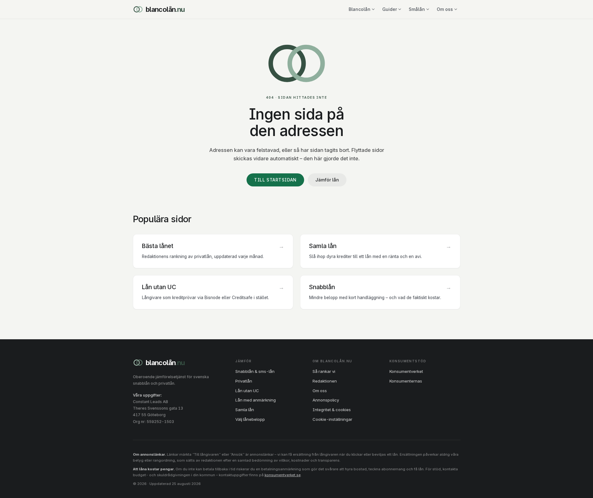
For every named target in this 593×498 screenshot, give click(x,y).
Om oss (445, 9)
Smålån (417, 9)
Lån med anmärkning (255, 399)
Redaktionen (325, 380)
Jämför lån (327, 179)
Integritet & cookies (332, 409)
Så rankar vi (324, 371)
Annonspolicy (326, 399)
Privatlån (243, 380)
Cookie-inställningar (332, 419)
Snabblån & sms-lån (255, 371)
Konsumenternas (405, 380)
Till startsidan (275, 179)
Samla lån (244, 409)
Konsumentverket (406, 371)
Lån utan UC (247, 390)
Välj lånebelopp (250, 419)
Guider (389, 9)
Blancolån (165, 9)
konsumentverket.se (283, 475)
